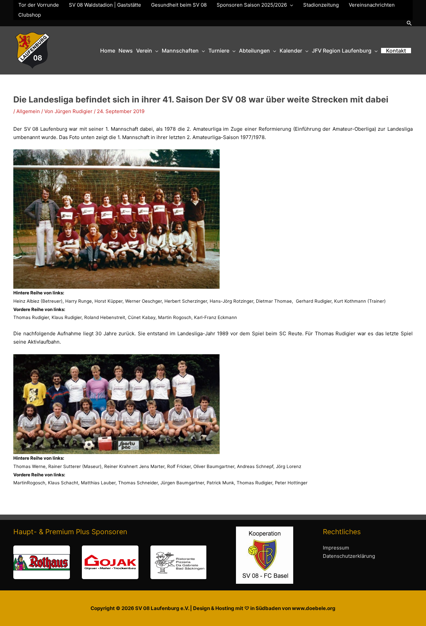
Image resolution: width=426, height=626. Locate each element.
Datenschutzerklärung (349, 556)
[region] (109, 562)
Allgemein (28, 111)
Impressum (336, 548)
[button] (409, 23)
